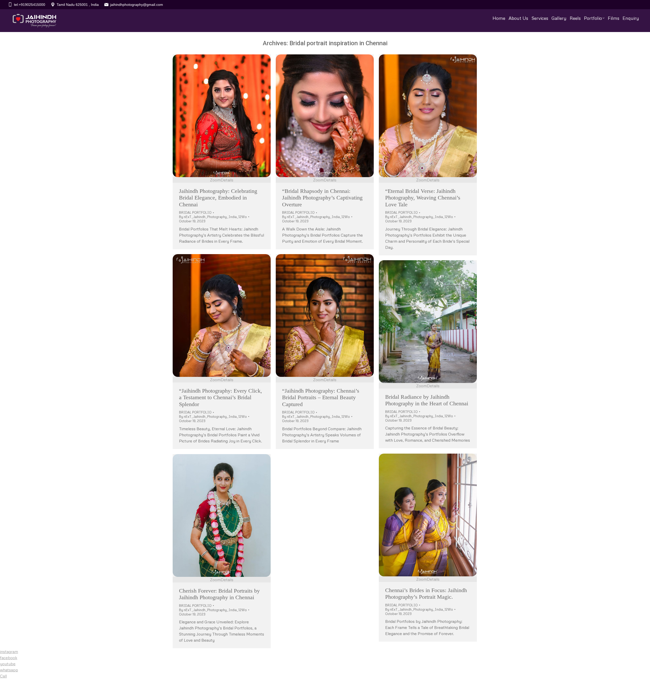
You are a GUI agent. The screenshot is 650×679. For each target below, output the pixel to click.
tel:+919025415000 (29, 5)
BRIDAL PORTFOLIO (195, 212)
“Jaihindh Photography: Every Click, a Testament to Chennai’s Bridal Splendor (220, 397)
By (213, 217)
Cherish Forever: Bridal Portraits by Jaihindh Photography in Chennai (219, 594)
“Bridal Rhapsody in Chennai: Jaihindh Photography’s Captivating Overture (322, 198)
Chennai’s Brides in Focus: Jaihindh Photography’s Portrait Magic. (426, 593)
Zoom (215, 179)
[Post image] (222, 115)
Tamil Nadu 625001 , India (78, 5)
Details (227, 179)
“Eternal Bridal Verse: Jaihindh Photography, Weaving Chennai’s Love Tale (422, 198)
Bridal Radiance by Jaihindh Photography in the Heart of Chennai (426, 400)
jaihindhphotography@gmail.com (136, 5)
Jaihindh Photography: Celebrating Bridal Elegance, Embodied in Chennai (218, 198)
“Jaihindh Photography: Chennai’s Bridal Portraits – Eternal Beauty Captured (320, 397)
